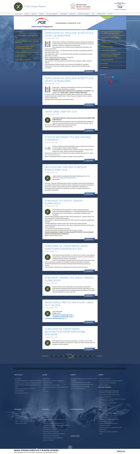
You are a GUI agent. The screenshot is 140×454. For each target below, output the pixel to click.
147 (92, 356)
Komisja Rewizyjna (48, 383)
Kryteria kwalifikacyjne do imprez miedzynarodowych (56, 425)
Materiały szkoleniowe (48, 440)
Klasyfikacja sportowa (48, 427)
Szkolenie (72, 13)
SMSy (100, 407)
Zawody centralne (21, 56)
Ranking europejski (106, 60)
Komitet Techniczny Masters (78, 388)
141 (63, 356)
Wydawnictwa (102, 429)
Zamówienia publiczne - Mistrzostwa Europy (110, 427)
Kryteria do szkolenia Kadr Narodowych (53, 423)
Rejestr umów (102, 421)
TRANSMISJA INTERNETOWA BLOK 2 (63, 316)
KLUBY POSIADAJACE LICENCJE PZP (109, 395)
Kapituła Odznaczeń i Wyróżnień (107, 383)
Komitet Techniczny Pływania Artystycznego (82, 384)
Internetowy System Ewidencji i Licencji (110, 38)
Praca (100, 433)
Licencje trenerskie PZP (105, 397)
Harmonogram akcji (83, 13)
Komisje (41, 13)
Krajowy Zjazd (46, 378)
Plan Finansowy (103, 417)
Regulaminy (63, 13)
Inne (93, 13)
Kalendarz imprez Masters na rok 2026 (27, 52)
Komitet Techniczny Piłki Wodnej (80, 386)
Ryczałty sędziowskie (104, 405)
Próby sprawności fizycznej (50, 429)
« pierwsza (69, 354)
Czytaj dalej (89, 71)
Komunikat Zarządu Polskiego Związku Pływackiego (69, 279)
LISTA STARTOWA (57, 311)
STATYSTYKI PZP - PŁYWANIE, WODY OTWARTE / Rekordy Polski (110, 55)
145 (82, 356)
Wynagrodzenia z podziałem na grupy (109, 419)
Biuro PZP (45, 391)
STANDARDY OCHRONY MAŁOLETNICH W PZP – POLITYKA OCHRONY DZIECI (111, 32)
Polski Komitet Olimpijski (108, 50)
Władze (27, 13)
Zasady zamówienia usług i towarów (108, 423)
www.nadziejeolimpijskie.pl (52, 155)
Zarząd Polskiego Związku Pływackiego (53, 380)
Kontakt (110, 13)
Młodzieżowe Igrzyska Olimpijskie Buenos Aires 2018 (66, 168)
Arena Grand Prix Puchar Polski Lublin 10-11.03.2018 (69, 304)
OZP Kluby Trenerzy (52, 13)
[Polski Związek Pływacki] (18, 10)
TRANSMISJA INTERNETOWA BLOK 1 (63, 315)
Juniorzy (45, 417)
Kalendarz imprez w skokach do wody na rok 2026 (27, 42)
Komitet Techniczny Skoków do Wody (80, 382)
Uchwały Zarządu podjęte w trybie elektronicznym (56, 387)
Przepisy (17, 415)
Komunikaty (18, 32)
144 (78, 356)
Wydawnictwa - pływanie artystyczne (108, 431)
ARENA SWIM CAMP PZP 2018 (61, 111)
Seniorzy (45, 415)
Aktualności (18, 13)
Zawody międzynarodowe (23, 60)
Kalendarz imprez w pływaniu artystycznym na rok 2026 (24, 47)
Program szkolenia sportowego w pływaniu (54, 433)
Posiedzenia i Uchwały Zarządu (51, 385)
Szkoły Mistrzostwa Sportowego (51, 436)
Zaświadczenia (101, 13)
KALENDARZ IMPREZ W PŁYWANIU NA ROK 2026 (26, 36)
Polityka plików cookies (21, 423)
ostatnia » (70, 357)
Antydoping (104, 63)
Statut (44, 389)
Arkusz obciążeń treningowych (51, 431)
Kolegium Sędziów (104, 385)
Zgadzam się (121, 451)
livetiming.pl (104, 67)
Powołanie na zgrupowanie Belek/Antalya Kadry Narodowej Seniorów (65, 331)
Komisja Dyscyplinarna (105, 378)
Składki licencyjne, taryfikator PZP (107, 403)
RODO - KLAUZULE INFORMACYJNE (25, 421)
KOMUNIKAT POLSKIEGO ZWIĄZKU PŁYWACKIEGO (64, 202)
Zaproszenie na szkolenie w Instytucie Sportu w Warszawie (69, 34)
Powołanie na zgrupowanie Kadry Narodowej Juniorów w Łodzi (66, 247)
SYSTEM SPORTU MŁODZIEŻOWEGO (53, 438)
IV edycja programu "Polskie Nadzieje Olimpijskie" (68, 138)
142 (68, 356)
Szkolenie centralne (48, 413)
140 (58, 356)
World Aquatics (105, 43)
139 (53, 356)
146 (87, 356)
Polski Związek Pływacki (35, 6)
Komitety (34, 13)
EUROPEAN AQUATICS (106, 46)
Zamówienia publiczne (105, 425)
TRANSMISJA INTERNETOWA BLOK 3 (56, 318)
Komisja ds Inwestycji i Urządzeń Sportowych (110, 380)
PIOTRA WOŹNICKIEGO (70, 178)
